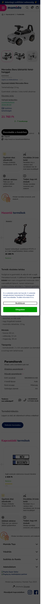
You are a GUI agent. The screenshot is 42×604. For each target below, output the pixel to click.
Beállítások (20, 303)
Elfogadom (20, 309)
